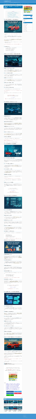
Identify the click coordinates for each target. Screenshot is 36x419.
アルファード (25, 24)
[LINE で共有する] (10, 395)
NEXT (21, 397)
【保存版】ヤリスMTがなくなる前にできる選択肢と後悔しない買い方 (12, 389)
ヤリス (25, 29)
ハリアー (25, 27)
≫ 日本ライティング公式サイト (13, 287)
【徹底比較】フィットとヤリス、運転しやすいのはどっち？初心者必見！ (13, 387)
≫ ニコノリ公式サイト (13, 97)
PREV (4, 397)
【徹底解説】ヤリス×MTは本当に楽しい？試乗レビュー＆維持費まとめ (13, 383)
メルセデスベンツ (25, 19)
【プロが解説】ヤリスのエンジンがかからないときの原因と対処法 (12, 385)
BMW (24, 20)
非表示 (13, 11)
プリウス (25, 28)
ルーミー (25, 30)
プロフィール (25, 415)
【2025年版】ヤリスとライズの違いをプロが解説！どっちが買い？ (12, 386)
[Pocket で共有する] (18, 393)
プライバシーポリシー (26, 417)
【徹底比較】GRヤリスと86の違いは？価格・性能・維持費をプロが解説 (13, 384)
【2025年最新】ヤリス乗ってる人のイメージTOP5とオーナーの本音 (12, 388)
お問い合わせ (25, 416)
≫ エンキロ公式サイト (13, 190)
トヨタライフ (7, 1)
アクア (25, 23)
